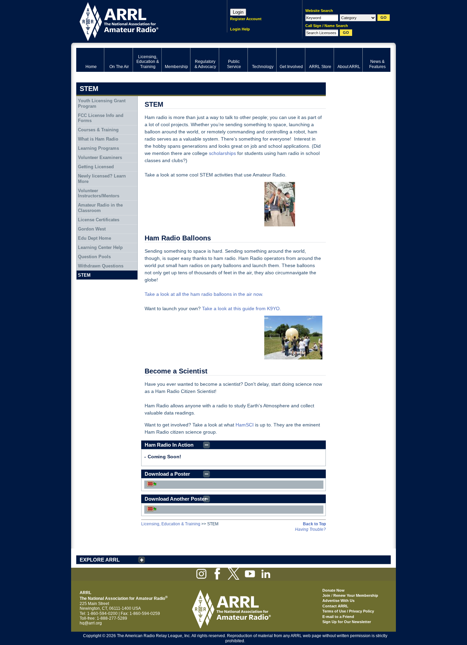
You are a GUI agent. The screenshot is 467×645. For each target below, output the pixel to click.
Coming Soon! (164, 456)
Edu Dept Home (94, 238)
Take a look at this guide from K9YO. (241, 308)
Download (151, 483)
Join (326, 595)
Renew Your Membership (355, 595)
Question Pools (94, 256)
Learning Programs (98, 148)
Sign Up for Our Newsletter (346, 622)
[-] (291, 204)
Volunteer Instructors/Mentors (98, 193)
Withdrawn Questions (100, 265)
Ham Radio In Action (169, 445)
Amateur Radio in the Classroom (100, 207)
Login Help (240, 29)
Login (238, 12)
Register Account (246, 19)
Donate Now (333, 590)
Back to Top (314, 524)
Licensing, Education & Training (170, 524)
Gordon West (92, 229)
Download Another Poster (175, 499)
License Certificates (98, 219)
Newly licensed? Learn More (102, 178)
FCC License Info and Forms (100, 118)
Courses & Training (98, 129)
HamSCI (245, 424)
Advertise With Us (338, 600)
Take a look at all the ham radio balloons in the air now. (204, 294)
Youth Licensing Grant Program (101, 103)
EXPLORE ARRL (100, 560)
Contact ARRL (335, 606)
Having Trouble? (310, 529)
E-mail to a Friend (338, 617)
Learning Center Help (100, 247)
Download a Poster (167, 474)
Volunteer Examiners (100, 157)
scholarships (222, 153)
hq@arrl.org (91, 623)
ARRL (142, 21)
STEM (84, 275)
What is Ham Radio (98, 139)
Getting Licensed (96, 166)
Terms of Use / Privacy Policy (348, 611)
